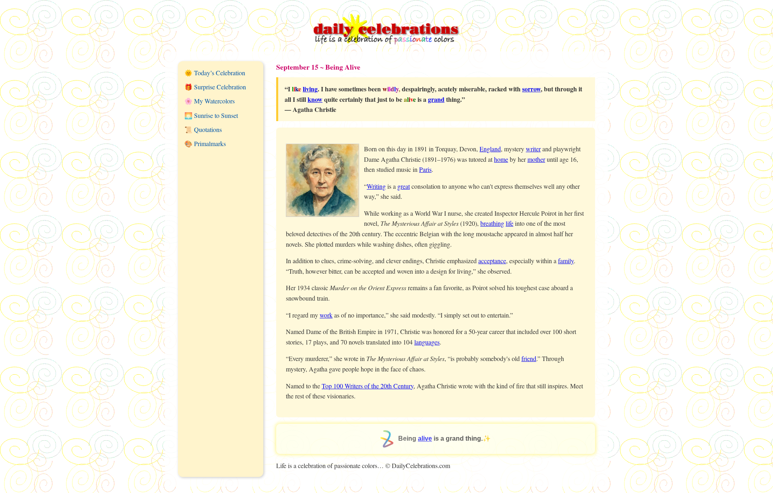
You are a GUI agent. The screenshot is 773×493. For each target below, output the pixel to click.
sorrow (531, 88)
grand (436, 99)
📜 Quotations (203, 129)
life (509, 223)
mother (536, 159)
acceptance (492, 260)
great (403, 186)
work (326, 315)
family (566, 260)
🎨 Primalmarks (205, 143)
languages (427, 342)
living (310, 88)
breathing (492, 223)
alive (425, 438)
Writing (376, 186)
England (490, 148)
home (501, 159)
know (315, 99)
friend (528, 358)
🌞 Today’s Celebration (214, 72)
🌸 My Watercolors (209, 101)
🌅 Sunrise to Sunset (211, 115)
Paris (425, 169)
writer (533, 148)
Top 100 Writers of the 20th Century (367, 386)
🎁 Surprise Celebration (215, 87)
